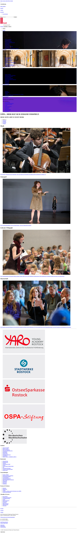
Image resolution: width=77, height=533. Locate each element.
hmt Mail (2, 12)
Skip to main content (4, 0)
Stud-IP (1, 8)
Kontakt (1, 508)
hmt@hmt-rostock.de (4, 522)
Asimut (1, 10)
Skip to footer (10, 0)
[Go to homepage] (5, 25)
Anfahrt (1, 512)
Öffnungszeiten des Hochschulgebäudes (7, 517)
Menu (4, 28)
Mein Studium (3, 6)
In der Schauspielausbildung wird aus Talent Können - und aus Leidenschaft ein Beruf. (15, 225)
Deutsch (2, 26)
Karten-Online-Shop (4, 523)
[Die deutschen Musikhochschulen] (15, 443)
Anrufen (1, 510)
